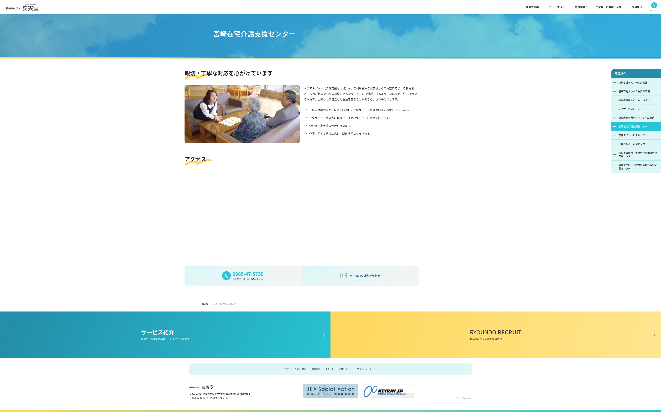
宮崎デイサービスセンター (632, 135)
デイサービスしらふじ (630, 108)
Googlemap (243, 393)
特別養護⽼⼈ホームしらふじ (634, 100)
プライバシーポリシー (367, 369)
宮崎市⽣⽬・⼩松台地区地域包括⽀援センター (637, 166)
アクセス (330, 369)
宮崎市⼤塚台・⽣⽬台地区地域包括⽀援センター (637, 154)
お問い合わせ (345, 369)
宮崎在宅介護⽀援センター (632, 126)
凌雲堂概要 (532, 7)
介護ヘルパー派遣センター (632, 144)
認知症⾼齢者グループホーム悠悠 (636, 117)
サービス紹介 (557, 7)
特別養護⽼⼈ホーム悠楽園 (632, 82)
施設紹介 (620, 73)
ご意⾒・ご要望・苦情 (608, 7)
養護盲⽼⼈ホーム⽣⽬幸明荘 (634, 91)
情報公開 (316, 369)
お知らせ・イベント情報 (295, 369)
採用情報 (637, 7)
